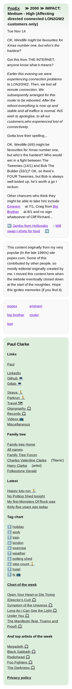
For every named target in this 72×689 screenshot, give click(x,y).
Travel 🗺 (15, 403)
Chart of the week (22, 585)
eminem (36, 306)
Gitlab (11, 384)
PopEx (14, 8)
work (16, 532)
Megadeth (15, 646)
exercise (19, 548)
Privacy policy (19, 678)
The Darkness (18, 668)
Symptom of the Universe (27, 605)
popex (12, 306)
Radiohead (16, 657)
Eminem (13, 206)
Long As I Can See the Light (29, 611)
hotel (16, 569)
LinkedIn (14, 373)
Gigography (16, 408)
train (16, 537)
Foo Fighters (17, 662)
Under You (15, 616)
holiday (18, 527)
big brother (15, 315)
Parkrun (13, 398)
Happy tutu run (19, 491)
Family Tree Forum (22, 455)
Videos (12, 419)
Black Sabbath (18, 652)
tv (14, 574)
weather (19, 553)
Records (14, 414)
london (18, 543)
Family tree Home (21, 444)
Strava (12, 392)
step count (21, 564)
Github (12, 378)
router (34, 315)
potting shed (22, 559)
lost (10, 324)
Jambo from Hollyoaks (30, 226)
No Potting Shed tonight (26, 496)
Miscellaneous (18, 424)
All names (15, 450)
